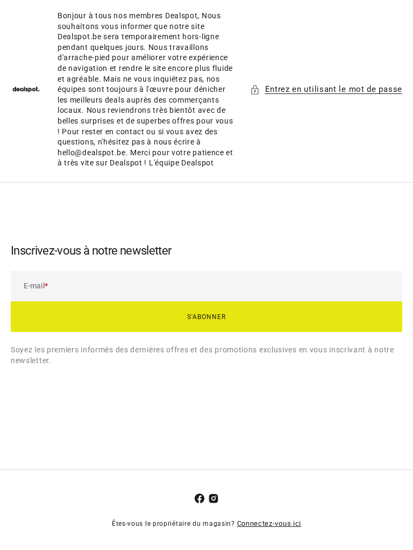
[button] (326, 89)
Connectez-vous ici (269, 523)
